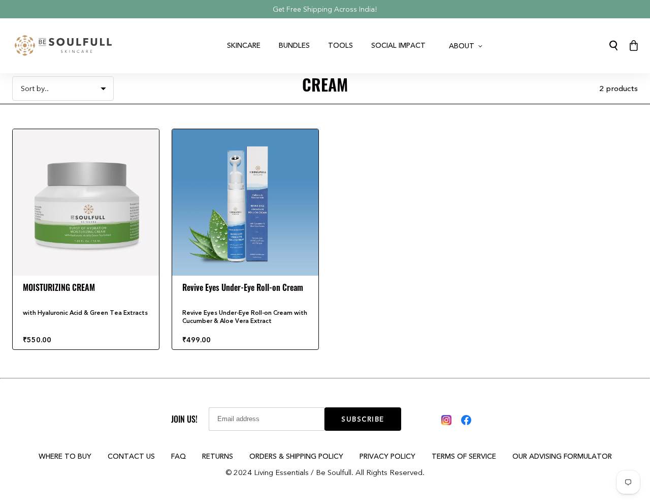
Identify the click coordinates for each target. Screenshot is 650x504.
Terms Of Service (464, 456)
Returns (217, 456)
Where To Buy (65, 456)
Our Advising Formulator (562, 456)
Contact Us (131, 456)
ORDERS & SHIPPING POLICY (296, 456)
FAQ (178, 456)
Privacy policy (387, 456)
